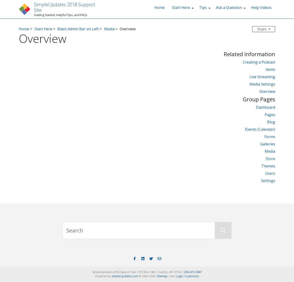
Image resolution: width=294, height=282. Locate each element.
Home (159, 7)
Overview (267, 91)
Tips (203, 7)
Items (270, 69)
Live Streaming (262, 76)
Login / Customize (187, 276)
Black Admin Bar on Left (78, 28)
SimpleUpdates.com (125, 276)
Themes (268, 166)
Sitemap (162, 276)
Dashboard (265, 107)
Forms (269, 136)
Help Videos (261, 7)
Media (109, 28)
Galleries (267, 144)
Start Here (181, 7)
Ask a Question (229, 7)
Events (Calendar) (260, 129)
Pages (270, 114)
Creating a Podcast (259, 62)
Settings (268, 180)
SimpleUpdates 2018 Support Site (64, 7)
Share (262, 29)
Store (270, 158)
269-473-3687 (193, 272)
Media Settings (262, 84)
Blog (271, 121)
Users (270, 173)
